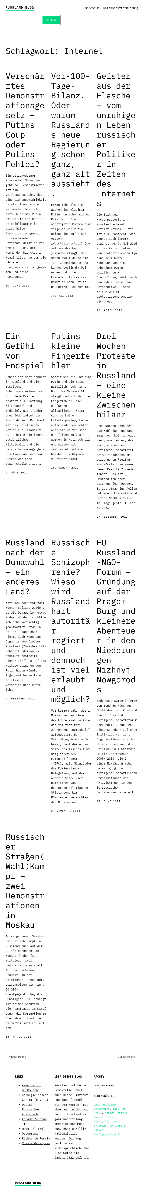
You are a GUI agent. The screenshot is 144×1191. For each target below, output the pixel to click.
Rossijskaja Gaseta (108, 1121)
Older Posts (128, 1056)
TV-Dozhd (100, 1125)
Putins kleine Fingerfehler (70, 350)
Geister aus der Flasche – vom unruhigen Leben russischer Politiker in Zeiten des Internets (116, 139)
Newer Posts (16, 1056)
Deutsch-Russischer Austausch (31, 1109)
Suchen (51, 20)
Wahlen (98, 1130)
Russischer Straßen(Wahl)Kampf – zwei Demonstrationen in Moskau (25, 880)
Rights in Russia (36, 1138)
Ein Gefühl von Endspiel (25, 350)
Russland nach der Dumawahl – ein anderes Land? (25, 566)
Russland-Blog (20, 7)
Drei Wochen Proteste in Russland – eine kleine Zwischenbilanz (116, 375)
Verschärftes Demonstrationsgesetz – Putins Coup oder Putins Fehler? (25, 120)
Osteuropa (30, 1133)
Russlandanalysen (36, 1143)
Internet (119, 1108)
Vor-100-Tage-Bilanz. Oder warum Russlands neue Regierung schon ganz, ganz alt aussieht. (70, 134)
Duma (97, 1104)
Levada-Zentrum (116, 1112)
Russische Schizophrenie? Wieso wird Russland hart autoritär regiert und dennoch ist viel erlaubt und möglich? (70, 620)
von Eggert (117, 1125)
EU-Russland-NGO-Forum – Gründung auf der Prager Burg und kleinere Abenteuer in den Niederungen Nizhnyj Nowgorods (116, 615)
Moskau (98, 1117)
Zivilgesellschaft (107, 1134)
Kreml (98, 1112)
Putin (110, 1117)
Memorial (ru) (33, 1129)
